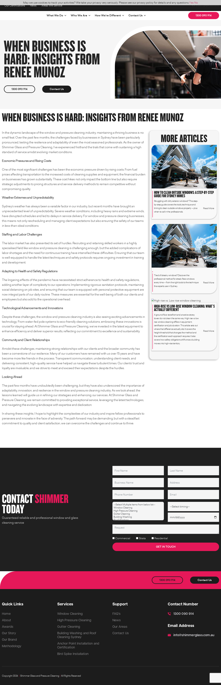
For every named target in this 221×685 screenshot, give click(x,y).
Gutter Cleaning (68, 626)
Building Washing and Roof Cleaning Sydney (76, 635)
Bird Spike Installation (73, 654)
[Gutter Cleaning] (138, 513)
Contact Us (135, 15)
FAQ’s (116, 613)
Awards (7, 626)
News (33, 5)
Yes (191, 2)
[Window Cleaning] (138, 507)
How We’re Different (108, 15)
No (196, 2)
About (6, 620)
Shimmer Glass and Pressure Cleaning (39, 675)
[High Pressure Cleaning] (138, 510)
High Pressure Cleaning (74, 620)
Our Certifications (15, 5)
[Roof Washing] (138, 519)
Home (6, 613)
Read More (208, 208)
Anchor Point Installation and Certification (78, 645)
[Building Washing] (138, 516)
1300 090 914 (204, 15)
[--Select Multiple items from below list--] (138, 504)
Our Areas (119, 626)
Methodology (11, 646)
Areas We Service (52, 5)
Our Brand (9, 639)
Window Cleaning (70, 613)
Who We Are (79, 15)
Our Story (9, 633)
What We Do (55, 15)
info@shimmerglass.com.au (194, 635)
